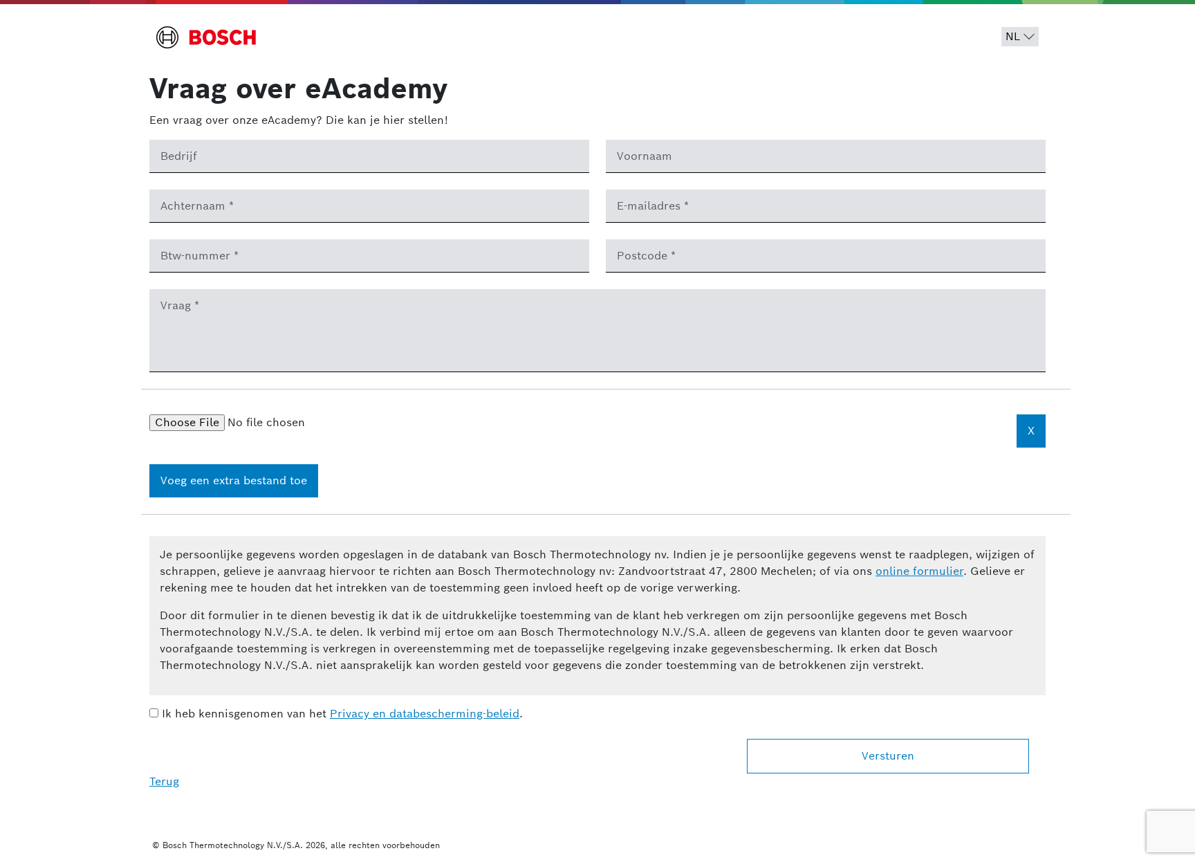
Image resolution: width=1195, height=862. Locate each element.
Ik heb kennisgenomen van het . (340, 713)
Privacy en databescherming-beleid (424, 713)
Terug (164, 781)
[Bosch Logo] (206, 37)
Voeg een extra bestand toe (233, 480)
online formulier (919, 571)
